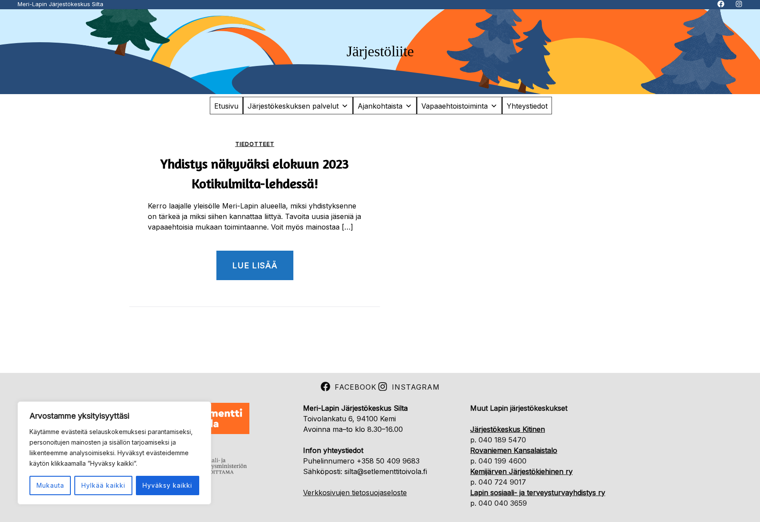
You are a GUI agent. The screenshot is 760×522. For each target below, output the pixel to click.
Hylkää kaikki (103, 485)
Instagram (416, 387)
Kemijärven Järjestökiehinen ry (521, 471)
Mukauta (50, 485)
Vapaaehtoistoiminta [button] (454, 106)
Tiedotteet (254, 144)
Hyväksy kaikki (167, 485)
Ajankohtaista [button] (380, 106)
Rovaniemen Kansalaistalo (513, 450)
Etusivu (226, 106)
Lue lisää (255, 265)
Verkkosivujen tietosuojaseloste (355, 492)
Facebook (355, 387)
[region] (114, 453)
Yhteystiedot (527, 106)
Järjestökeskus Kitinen (507, 429)
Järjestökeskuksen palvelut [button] (293, 106)
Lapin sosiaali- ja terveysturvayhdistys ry (537, 492)
